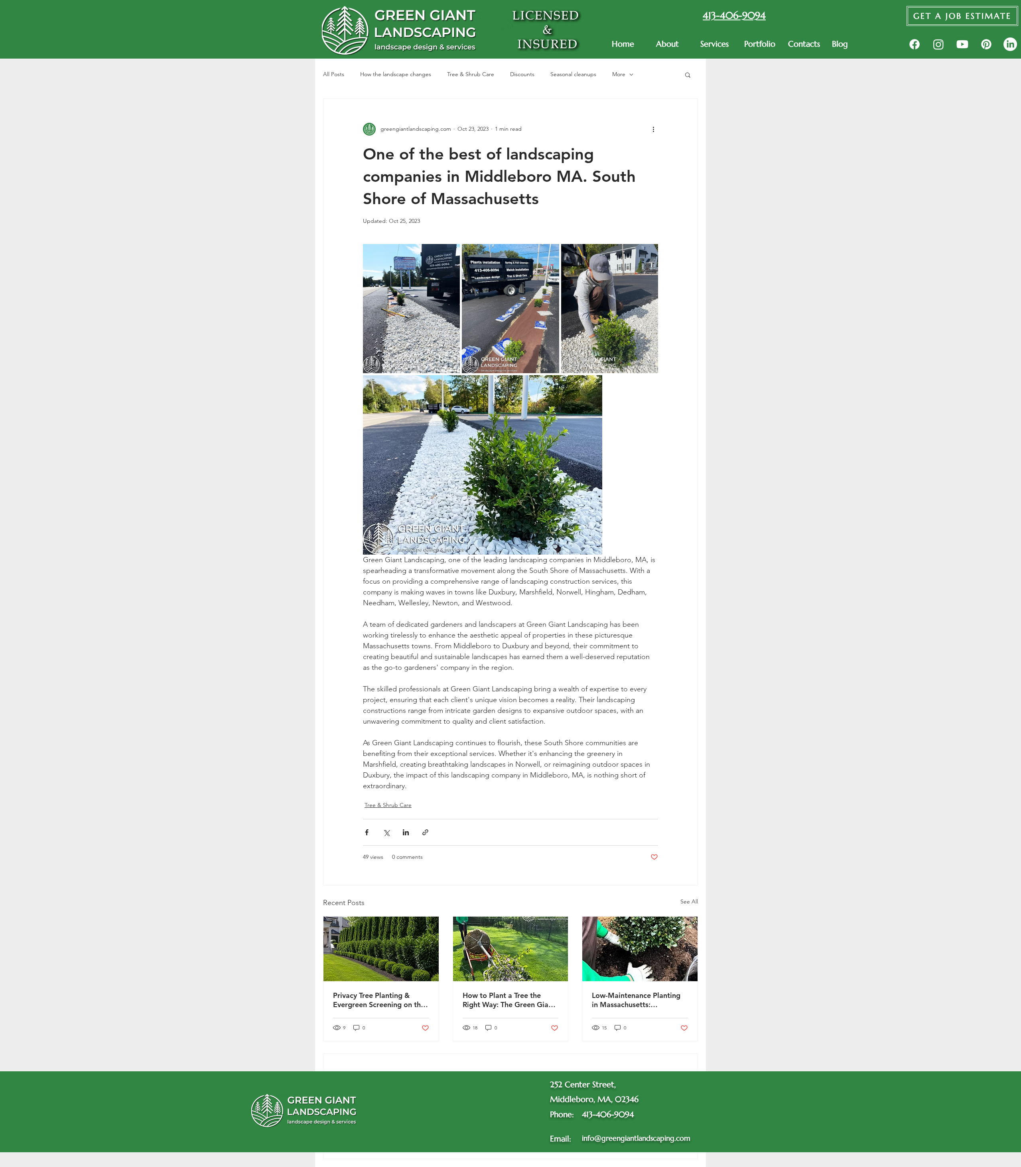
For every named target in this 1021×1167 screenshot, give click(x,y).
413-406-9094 (608, 1115)
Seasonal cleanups (573, 74)
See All (689, 901)
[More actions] (653, 129)
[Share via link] (425, 832)
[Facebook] (914, 44)
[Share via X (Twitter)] (386, 832)
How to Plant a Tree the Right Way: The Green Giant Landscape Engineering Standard (509, 1000)
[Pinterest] (986, 44)
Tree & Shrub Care (470, 74)
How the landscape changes (395, 74)
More (618, 74)
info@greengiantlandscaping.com (636, 1138)
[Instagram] (938, 44)
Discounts (522, 74)
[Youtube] (962, 44)
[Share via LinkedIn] (406, 832)
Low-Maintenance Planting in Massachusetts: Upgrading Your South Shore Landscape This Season (639, 1000)
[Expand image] (411, 308)
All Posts (333, 74)
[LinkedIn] (1010, 44)
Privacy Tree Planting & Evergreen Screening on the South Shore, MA (379, 1000)
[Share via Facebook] (367, 832)
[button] (716, 44)
